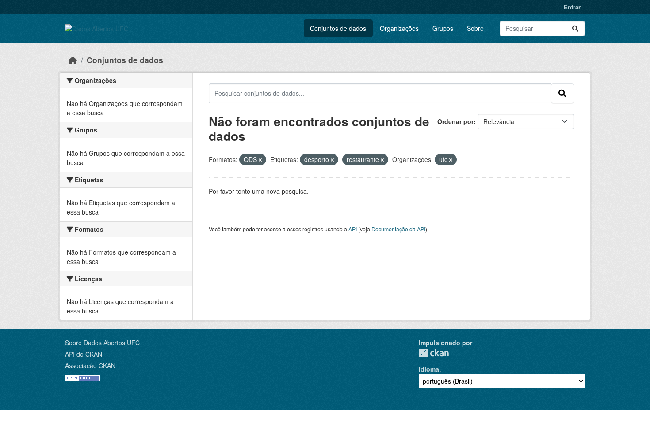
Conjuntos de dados (338, 28)
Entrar (572, 7)
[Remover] (260, 159)
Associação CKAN (90, 365)
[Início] (73, 59)
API (352, 229)
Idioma (429, 369)
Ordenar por (455, 121)
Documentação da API (398, 229)
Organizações (399, 28)
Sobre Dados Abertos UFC (102, 342)
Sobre (475, 28)
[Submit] (575, 28)
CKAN (434, 353)
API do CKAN (83, 354)
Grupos (442, 28)
